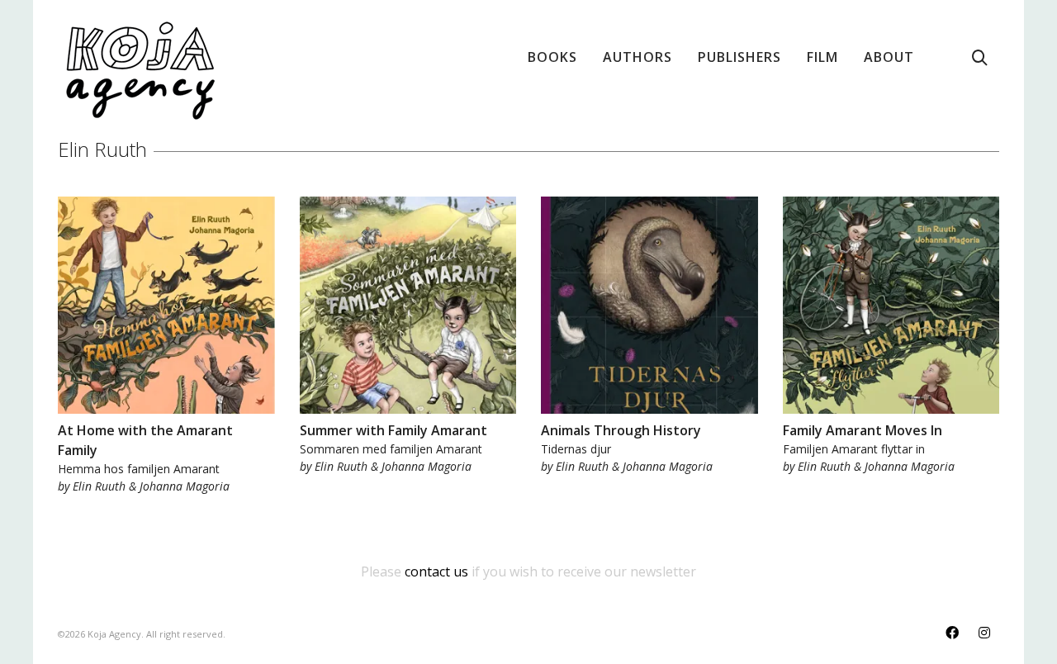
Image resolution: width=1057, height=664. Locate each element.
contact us (436, 571)
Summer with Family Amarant (393, 430)
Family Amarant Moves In (862, 430)
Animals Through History (621, 430)
